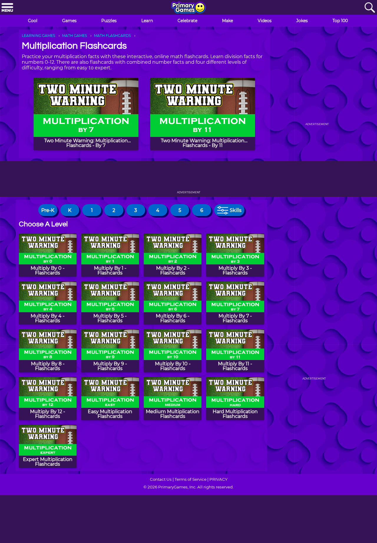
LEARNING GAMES (38, 35)
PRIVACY (218, 479)
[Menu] (7, 7)
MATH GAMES (74, 35)
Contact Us (161, 479)
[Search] (369, 7)
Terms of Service (190, 479)
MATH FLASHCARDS (112, 35)
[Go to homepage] (188, 8)
